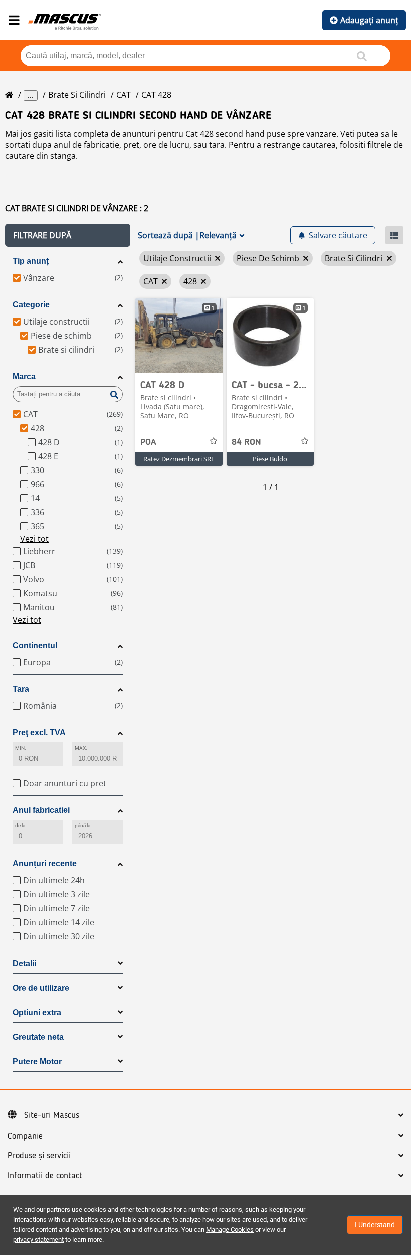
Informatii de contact (45, 1175)
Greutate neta (38, 1037)
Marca (24, 376)
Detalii (24, 963)
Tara (21, 689)
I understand (375, 1225)
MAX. (81, 748)
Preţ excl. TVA (39, 732)
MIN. (20, 748)
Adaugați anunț (369, 20)
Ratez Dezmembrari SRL (179, 458)
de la (20, 825)
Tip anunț (31, 261)
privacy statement (38, 1239)
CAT (123, 94)
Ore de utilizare (41, 988)
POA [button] (148, 442)
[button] (67, 235)
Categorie (31, 304)
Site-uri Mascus (51, 1115)
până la (83, 825)
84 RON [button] (246, 442)
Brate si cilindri (77, 94)
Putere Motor (37, 1061)
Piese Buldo (270, 458)
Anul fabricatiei (41, 810)
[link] (179, 335)
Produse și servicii (39, 1155)
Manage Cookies (230, 1229)
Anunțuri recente (45, 863)
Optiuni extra (37, 1012)
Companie (25, 1136)
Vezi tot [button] (34, 538)
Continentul (35, 645)
